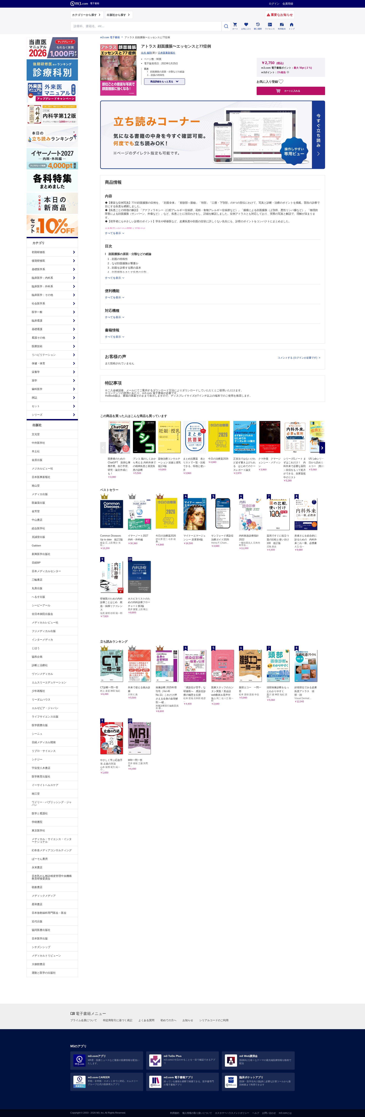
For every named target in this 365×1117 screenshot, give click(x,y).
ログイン (274, 3)
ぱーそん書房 (40, 858)
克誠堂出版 (38, 536)
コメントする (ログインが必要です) (298, 357)
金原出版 (37, 459)
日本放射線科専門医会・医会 (49, 912)
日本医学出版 (40, 938)
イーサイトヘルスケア (45, 785)
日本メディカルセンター (46, 571)
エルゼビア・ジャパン (45, 708)
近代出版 (37, 921)
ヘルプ (255, 1113)
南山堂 (36, 485)
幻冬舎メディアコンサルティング (52, 850)
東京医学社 (38, 830)
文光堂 (36, 434)
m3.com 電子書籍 (110, 37)
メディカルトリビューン (46, 955)
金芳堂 (36, 511)
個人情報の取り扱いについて (197, 1113)
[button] (322, 447)
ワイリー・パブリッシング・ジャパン (52, 803)
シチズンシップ (41, 947)
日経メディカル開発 (44, 742)
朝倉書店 (37, 887)
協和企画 (37, 656)
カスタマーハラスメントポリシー (232, 1113)
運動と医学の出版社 (44, 972)
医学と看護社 (40, 813)
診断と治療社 (40, 665)
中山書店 (37, 519)
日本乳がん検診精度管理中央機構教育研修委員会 (52, 877)
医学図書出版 (40, 725)
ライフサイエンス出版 (45, 716)
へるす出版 (38, 596)
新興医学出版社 (41, 554)
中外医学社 (38, 442)
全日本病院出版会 (42, 613)
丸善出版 (37, 588)
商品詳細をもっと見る (162, 81)
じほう (36, 648)
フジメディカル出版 (44, 631)
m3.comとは (285, 1113)
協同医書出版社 (41, 929)
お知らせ (187, 1020)
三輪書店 (37, 579)
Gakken (36, 545)
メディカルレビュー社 (45, 622)
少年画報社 (38, 690)
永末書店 (37, 867)
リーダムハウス (41, 699)
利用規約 (174, 1113)
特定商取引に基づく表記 (117, 1020)
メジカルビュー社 (42, 468)
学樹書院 (37, 821)
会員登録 (287, 3)
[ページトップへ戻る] (354, 1111)
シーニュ (37, 733)
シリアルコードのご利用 (214, 1020)
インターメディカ (42, 639)
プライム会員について (83, 1020)
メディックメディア (44, 895)
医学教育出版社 (41, 776)
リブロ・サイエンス (44, 750)
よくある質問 (146, 1020)
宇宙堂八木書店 (41, 767)
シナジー (37, 759)
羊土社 (36, 451)
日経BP (36, 562)
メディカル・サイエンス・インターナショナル (52, 840)
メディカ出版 (40, 494)
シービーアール (41, 605)
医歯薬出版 (38, 502)
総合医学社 (38, 528)
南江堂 (36, 793)
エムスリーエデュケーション (49, 682)
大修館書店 (38, 964)
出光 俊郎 (146, 52)
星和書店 (37, 904)
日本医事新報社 (41, 477)
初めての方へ (168, 1020)
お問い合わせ (269, 1113)
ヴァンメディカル (42, 673)
